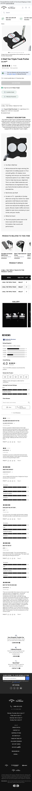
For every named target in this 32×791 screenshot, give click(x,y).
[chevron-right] (27, 678)
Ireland (17, 782)
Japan (8, 781)
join (10, 74)
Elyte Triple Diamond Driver (20, 254)
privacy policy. (17, 682)
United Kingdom (21, 781)
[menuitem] (22, 7)
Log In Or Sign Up (10, 3)
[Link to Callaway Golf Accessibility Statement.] (16, 786)
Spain (9, 782)
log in (14, 74)
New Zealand (13, 782)
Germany (29, 781)
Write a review (5, 68)
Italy (26, 781)
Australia (16, 781)
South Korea (21, 782)
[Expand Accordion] (20, 751)
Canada (11, 781)
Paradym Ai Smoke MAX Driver (6, 254)
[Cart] (25, 7)
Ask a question (14, 68)
